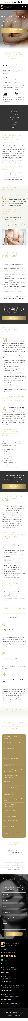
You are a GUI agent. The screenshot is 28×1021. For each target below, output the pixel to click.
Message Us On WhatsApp (9, 960)
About (14, 109)
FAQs (14, 127)
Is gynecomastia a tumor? (10, 816)
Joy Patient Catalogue (6, 1013)
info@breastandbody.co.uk (9, 952)
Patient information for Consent (15, 852)
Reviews (14, 122)
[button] (14, 737)
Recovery (14, 119)
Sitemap (13, 1013)
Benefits (14, 112)
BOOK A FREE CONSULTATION (14, 30)
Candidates (14, 114)
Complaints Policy (16, 1015)
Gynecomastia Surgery (13, 850)
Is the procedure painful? (10, 754)
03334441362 (6, 949)
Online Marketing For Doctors (17, 1012)
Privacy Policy (18, 1013)
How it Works (14, 117)
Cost (14, 125)
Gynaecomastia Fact (12, 854)
